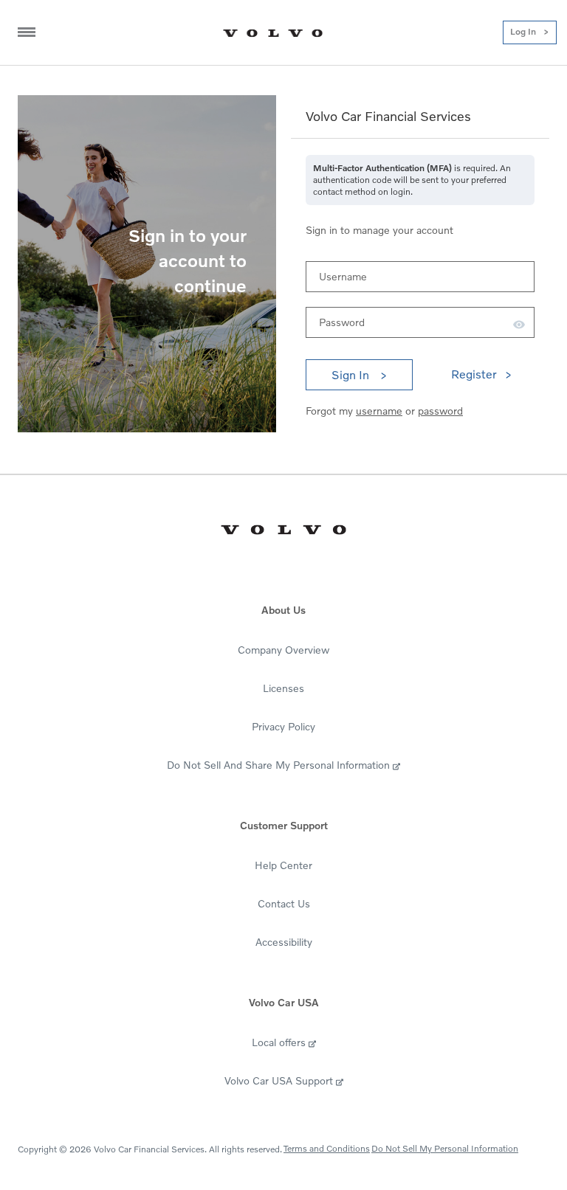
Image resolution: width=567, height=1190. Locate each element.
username (379, 410)
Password (342, 322)
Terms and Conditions (327, 1148)
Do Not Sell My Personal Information (444, 1148)
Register (474, 374)
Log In (523, 31)
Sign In (351, 374)
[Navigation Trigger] (26, 32)
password (440, 410)
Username (343, 276)
